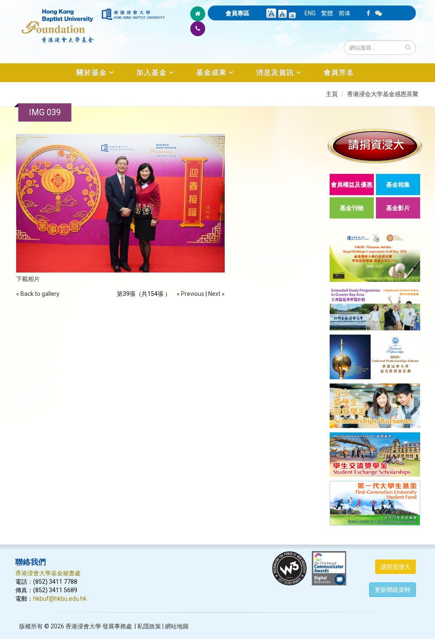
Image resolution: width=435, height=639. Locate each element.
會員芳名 (339, 72)
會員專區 (237, 13)
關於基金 (91, 72)
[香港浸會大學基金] (57, 21)
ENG (310, 13)
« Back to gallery (37, 293)
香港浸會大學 (83, 626)
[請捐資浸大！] (375, 145)
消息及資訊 (275, 72)
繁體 (327, 13)
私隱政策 (149, 626)
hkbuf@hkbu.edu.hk (60, 598)
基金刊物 (352, 207)
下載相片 (28, 278)
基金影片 (398, 207)
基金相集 (398, 184)
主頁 (332, 94)
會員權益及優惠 (352, 184)
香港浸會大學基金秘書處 (48, 573)
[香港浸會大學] (133, 14)
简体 (344, 13)
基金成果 (211, 72)
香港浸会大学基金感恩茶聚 (382, 94)
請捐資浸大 (395, 566)
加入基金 (151, 72)
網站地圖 (177, 626)
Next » (216, 293)
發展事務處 (117, 626)
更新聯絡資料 (392, 589)
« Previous (190, 293)
